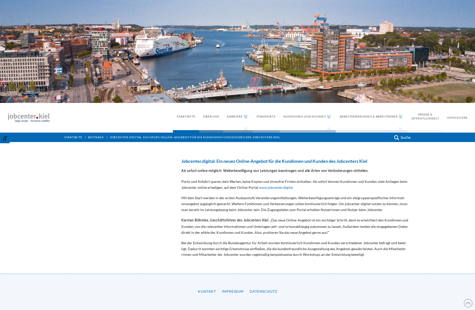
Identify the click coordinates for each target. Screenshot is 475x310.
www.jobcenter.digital (276, 187)
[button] (402, 137)
